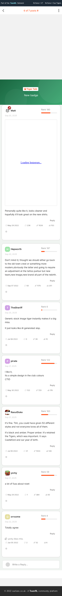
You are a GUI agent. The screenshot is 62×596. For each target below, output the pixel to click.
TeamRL (34, 591)
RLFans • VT (38, 3)
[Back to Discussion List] (3, 10)
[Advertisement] (31, 47)
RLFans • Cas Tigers (53, 3)
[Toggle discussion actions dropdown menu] (59, 10)
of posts (30, 10)
